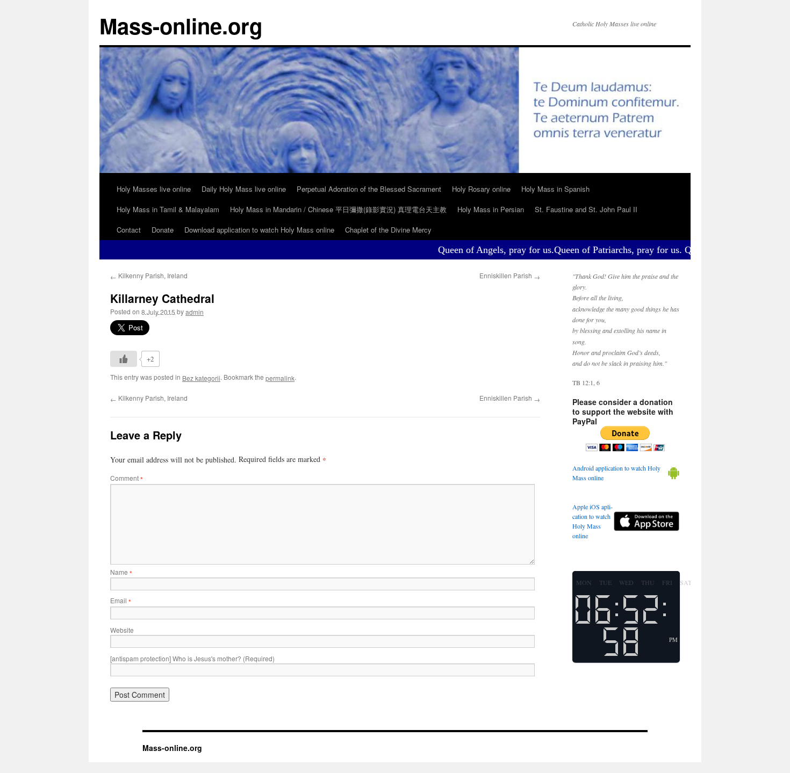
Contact (129, 230)
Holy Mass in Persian (490, 209)
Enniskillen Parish (509, 275)
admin (194, 311)
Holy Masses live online (154, 189)
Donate (163, 230)
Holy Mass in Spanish (555, 189)
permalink (280, 377)
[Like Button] (123, 359)
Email (120, 600)
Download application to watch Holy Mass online (259, 230)
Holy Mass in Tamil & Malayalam (168, 209)
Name (121, 571)
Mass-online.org (180, 25)
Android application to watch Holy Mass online (616, 473)
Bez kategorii (201, 377)
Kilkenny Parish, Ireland (149, 275)
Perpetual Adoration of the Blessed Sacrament (369, 189)
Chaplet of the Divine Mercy (388, 230)
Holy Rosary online (481, 189)
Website (122, 629)
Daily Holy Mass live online (244, 189)
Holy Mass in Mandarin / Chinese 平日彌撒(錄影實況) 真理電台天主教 (338, 209)
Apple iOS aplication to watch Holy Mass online (592, 521)
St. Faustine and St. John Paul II (586, 209)
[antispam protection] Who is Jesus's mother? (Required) (192, 658)
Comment (126, 477)
